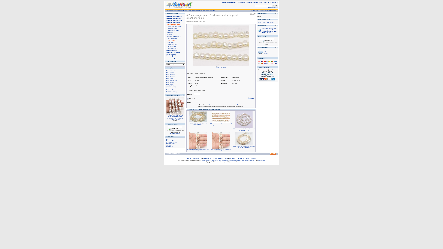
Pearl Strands (170, 82)
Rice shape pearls (172, 28)
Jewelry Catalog (176, 10)
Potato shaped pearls (173, 30)
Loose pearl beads (172, 48)
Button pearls (171, 32)
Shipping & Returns (171, 142)
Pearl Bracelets (170, 74)
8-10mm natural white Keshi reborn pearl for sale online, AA (244, 129)
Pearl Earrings (170, 72)
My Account (254, 10)
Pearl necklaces (233, 160)
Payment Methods (171, 141)
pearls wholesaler (206, 160)
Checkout (273, 10)
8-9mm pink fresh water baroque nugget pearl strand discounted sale (221, 124)
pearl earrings (239, 106)
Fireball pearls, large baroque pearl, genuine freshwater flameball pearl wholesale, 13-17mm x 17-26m (175, 117)
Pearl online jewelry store (206, 106)
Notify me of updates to (269, 30)
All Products (241, 2)
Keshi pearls (170, 42)
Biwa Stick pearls (172, 38)
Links (247, 158)
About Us (266, 2)
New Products (231, 2)
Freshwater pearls (216, 160)
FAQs (260, 2)
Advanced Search (273, 7)
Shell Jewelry (170, 89)
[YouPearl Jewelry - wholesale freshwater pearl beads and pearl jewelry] (273, 154)
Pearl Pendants (170, 76)
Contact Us (274, 2)
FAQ (167, 139)
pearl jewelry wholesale (220, 106)
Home (224, 2)
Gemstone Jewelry (171, 91)
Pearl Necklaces (171, 70)
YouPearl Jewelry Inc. (221, 162)
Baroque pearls (171, 46)
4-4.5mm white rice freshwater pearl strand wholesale (198, 123)
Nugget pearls (203, 10)
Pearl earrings (242, 160)
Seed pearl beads (172, 44)
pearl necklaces (231, 106)
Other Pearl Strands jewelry (266, 22)
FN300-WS (212, 10)
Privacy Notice (170, 143)
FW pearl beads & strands (190, 10)
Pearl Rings (169, 78)
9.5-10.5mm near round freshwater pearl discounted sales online (244, 146)
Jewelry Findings (171, 86)
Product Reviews (252, 2)
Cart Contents (264, 10)
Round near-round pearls (174, 26)
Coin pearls (170, 34)
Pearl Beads (169, 84)
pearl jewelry (261, 160)
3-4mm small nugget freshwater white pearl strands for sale (221, 150)
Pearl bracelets (250, 160)
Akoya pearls (225, 160)
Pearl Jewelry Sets (171, 80)
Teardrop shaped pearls (174, 36)
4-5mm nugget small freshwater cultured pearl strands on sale (198, 150)
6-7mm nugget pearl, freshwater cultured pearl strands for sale (225, 104)
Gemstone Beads (171, 88)
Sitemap (253, 158)
